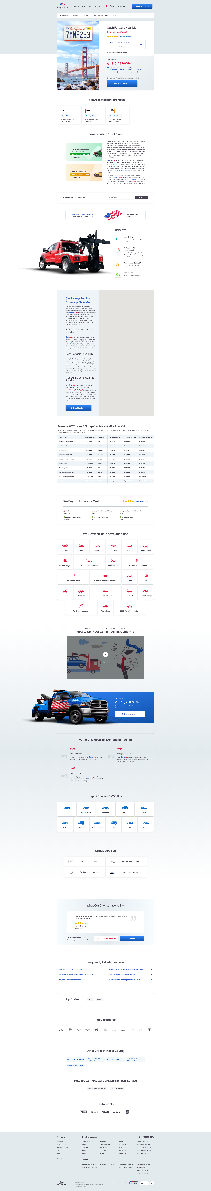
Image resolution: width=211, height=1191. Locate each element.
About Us (59, 1156)
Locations (76, 6)
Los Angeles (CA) (105, 1147)
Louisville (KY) (123, 1147)
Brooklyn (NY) (104, 1153)
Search (140, 198)
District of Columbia (87, 1141)
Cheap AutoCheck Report (107, 1164)
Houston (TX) (122, 1150)
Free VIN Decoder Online (125, 1167)
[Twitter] (152, 1183)
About (84, 6)
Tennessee (85, 1147)
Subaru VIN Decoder (142, 1170)
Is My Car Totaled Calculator (90, 1167)
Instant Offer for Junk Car (89, 1164)
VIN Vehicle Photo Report (126, 1164)
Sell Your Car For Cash (129, 179)
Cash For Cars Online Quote (123, 170)
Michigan (84, 1150)
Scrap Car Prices (61, 1144)
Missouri (84, 1153)
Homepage (60, 1141)
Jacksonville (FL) (105, 1144)
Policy (85, 1186)
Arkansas (84, 1144)
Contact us (97, 6)
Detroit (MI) (122, 1141)
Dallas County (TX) (142, 1141)
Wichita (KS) (103, 1150)
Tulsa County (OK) (142, 1153)
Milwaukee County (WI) (143, 1144)
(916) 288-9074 (118, 6)
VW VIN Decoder (141, 1167)
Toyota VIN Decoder (142, 1173)
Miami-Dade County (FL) (144, 1147)
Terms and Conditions (79, 1186)
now (134, 181)
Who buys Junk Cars (62, 1147)
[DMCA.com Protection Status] (144, 1183)
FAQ (90, 6)
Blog (58, 1153)
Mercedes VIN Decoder (143, 1164)
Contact (59, 1159)
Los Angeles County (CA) (144, 1150)
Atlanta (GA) (122, 1144)
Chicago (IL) (103, 1141)
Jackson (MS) (122, 1153)
